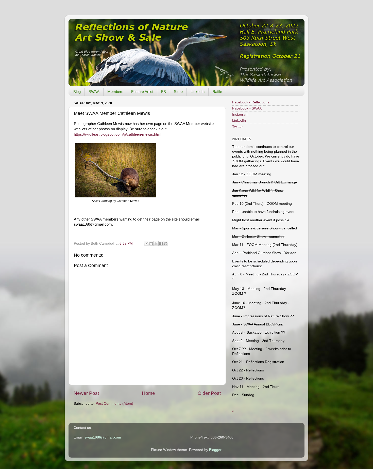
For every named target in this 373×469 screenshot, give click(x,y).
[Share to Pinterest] (165, 243)
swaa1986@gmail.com (102, 437)
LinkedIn (198, 91)
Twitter (237, 127)
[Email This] (146, 243)
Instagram (240, 114)
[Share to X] (156, 243)
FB (163, 91)
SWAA (94, 91)
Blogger (215, 450)
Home (148, 393)
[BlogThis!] (151, 243)
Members (115, 91)
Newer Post (86, 393)
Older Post (209, 393)
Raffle (217, 91)
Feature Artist (142, 91)
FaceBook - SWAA (247, 108)
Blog (77, 91)
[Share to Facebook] (160, 243)
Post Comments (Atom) (114, 403)
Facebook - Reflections (250, 102)
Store (178, 91)
